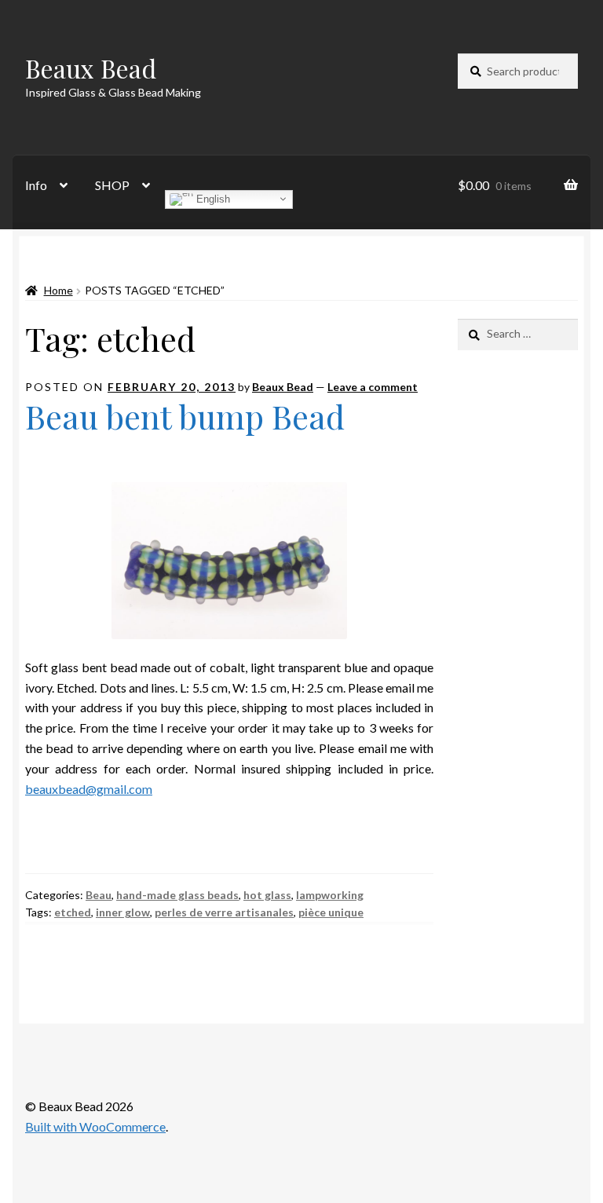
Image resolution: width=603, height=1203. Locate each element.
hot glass (267, 894)
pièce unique (331, 912)
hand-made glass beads (177, 894)
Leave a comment (372, 386)
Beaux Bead (90, 68)
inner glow (123, 912)
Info (36, 184)
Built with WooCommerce (95, 1126)
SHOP (112, 184)
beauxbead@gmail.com (88, 788)
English (211, 198)
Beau (98, 894)
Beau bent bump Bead (185, 416)
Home (58, 290)
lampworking (330, 894)
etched (72, 912)
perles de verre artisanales (224, 912)
